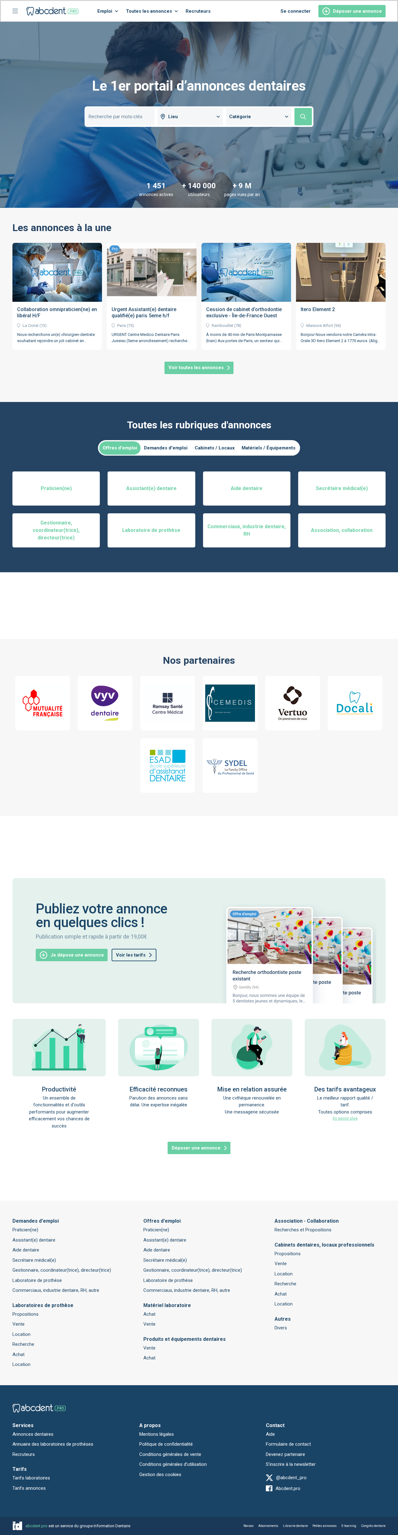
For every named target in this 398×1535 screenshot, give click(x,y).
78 (237, 325)
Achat (18, 1354)
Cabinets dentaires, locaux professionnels (324, 1245)
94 (337, 325)
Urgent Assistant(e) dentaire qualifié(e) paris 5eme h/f (144, 312)
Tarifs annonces (29, 1488)
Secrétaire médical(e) (34, 1260)
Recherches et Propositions (303, 1230)
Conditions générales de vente (170, 1454)
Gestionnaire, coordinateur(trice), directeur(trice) (61, 1270)
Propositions (25, 1314)
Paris (121, 325)
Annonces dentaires (32, 1434)
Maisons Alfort (319, 325)
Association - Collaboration (307, 1221)
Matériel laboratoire (167, 1305)
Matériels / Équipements (268, 448)
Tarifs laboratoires (31, 1478)
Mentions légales (156, 1434)
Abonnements (268, 1526)
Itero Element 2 (318, 309)
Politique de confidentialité (166, 1444)
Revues (248, 1526)
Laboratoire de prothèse (37, 1280)
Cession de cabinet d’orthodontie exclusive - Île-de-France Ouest (244, 312)
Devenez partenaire (285, 1454)
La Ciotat (31, 325)
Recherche (23, 1344)
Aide (270, 1434)
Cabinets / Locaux (215, 448)
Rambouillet (222, 325)
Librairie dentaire (295, 1526)
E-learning (348, 1526)
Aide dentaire (25, 1250)
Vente (18, 1324)
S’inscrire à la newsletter (291, 1464)
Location (21, 1334)
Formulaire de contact (288, 1444)
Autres (283, 1319)
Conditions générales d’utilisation (173, 1464)
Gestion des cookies (160, 1474)
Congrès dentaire (373, 1526)
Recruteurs (198, 11)
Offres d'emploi (120, 448)
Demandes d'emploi (165, 448)
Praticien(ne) (25, 1230)
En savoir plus (345, 1118)
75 (130, 325)
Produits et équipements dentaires (184, 1339)
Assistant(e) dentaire (33, 1240)
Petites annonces (324, 1526)
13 (43, 325)
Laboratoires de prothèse (42, 1305)
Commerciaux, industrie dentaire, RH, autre (55, 1290)
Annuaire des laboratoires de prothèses (52, 1444)
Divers (281, 1328)
